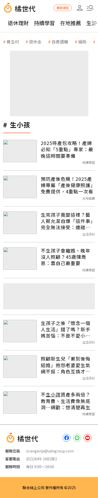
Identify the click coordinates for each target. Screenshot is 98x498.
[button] (90, 8)
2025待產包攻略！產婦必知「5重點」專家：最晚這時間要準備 (67, 149)
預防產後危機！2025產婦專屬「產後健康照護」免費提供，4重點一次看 (67, 185)
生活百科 (88, 234)
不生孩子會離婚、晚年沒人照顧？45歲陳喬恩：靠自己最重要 (65, 256)
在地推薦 (70, 23)
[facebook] (66, 438)
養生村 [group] (13, 41)
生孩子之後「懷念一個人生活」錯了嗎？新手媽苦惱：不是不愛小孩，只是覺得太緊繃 (65, 329)
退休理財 (18, 23)
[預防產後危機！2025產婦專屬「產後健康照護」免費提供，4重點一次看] (20, 187)
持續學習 (44, 23)
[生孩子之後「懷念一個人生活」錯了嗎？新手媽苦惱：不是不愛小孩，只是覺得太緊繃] (20, 331)
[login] (79, 8)
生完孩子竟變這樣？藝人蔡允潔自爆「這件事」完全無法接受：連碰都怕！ (67, 221)
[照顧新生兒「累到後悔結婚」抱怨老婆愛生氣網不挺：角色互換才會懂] (20, 366)
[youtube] (87, 438)
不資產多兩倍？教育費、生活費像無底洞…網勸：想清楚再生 (65, 400)
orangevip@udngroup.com (50, 451)
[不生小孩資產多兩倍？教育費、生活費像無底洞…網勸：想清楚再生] (20, 402)
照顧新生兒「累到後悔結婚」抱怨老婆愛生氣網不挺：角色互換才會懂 (65, 364)
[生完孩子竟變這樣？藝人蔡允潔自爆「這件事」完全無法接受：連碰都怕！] (20, 222)
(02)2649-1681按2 (41, 458)
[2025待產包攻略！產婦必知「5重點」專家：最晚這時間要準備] (20, 151)
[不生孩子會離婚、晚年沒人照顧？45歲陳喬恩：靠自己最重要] (20, 258)
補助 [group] (82, 41)
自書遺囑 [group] (59, 41)
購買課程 (62, 7)
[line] (77, 438)
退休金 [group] (35, 41)
